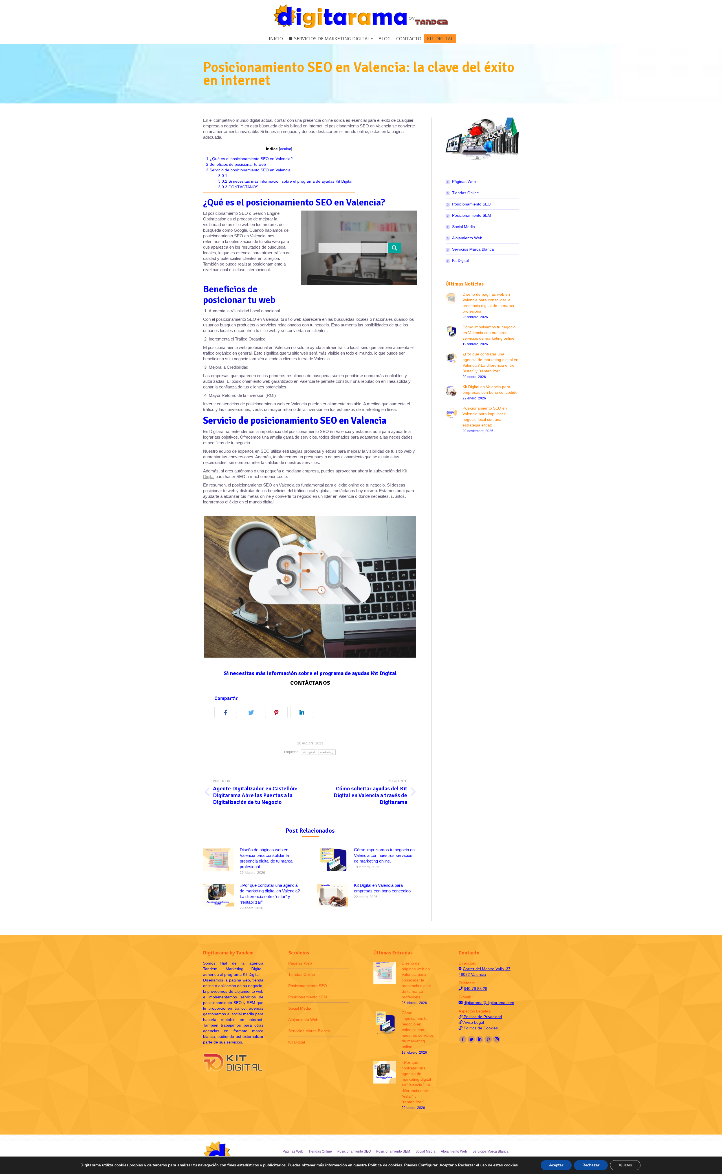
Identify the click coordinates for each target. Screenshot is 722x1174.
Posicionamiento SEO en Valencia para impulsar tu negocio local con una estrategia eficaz (485, 416)
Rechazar (590, 1165)
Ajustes (625, 1165)
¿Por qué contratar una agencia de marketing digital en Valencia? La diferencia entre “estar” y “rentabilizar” (270, 894)
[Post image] (218, 859)
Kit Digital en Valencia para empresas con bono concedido (382, 888)
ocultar (285, 149)
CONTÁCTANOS (238, 187)
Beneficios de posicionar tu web (236, 164)
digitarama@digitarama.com (489, 1002)
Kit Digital (460, 260)
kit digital (309, 752)
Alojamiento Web (467, 238)
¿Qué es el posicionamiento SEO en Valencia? (249, 158)
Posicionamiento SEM (471, 215)
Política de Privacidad (482, 1016)
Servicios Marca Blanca (473, 249)
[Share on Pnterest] (277, 713)
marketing (327, 752)
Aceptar (556, 1165)
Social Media (463, 226)
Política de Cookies (480, 1028)
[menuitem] (276, 38)
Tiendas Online (465, 193)
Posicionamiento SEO (471, 204)
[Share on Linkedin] (303, 713)
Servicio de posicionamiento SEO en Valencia (248, 170)
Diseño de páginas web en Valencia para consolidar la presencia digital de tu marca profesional (266, 858)
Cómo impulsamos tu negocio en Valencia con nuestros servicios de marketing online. (384, 855)
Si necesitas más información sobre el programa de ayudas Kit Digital (285, 181)
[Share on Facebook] (227, 713)
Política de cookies (385, 1165)
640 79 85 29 (475, 988)
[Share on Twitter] (252, 713)
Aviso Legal (473, 1022)
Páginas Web (464, 181)
